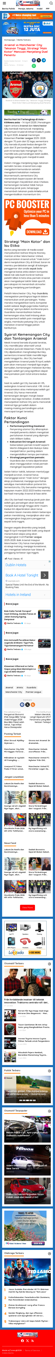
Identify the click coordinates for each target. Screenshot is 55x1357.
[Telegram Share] (44, 60)
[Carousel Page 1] (20, 1100)
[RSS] (33, 704)
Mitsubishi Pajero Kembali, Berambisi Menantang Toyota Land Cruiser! (32, 1053)
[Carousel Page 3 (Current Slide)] (27, 1100)
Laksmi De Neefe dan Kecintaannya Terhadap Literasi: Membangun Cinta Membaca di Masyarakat (14, 784)
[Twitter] (27, 704)
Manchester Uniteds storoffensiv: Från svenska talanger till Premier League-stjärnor (38, 750)
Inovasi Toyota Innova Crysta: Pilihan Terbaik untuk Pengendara (34, 1039)
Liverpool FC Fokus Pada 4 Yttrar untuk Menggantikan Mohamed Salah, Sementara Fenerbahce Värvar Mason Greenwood (15, 767)
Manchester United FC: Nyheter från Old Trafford (39, 759)
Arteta (37, 191)
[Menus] (4, 3)
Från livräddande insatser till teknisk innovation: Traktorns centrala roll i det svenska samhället (26, 1001)
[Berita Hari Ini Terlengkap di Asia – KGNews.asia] (28, 3)
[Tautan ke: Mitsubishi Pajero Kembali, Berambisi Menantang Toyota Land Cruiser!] (10, 1057)
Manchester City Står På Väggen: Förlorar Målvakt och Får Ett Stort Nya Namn (14, 750)
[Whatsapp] (34, 66)
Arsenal (23, 125)
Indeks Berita (8, 1353)
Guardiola (42, 293)
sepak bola (36, 268)
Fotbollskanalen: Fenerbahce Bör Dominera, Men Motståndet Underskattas (29, 1298)
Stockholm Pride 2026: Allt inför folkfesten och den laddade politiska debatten (14, 829)
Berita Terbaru (9, 65)
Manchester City (14, 692)
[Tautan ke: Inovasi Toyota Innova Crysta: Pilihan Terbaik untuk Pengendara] (10, 1043)
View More (27, 907)
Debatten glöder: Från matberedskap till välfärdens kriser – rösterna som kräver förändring (27, 1093)
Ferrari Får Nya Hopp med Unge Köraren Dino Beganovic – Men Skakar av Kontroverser (33, 1012)
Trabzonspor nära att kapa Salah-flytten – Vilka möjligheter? (28, 1322)
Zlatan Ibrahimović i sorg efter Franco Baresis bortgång (26, 1306)
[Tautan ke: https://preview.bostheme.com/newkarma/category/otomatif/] (49, 964)
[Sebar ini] (34, 60)
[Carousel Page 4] (30, 1100)
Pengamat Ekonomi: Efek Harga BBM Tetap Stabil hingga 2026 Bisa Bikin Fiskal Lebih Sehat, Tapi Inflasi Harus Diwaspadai (15, 720)
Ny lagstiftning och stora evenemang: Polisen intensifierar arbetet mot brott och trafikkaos (39, 829)
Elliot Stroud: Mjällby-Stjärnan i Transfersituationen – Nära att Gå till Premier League (14, 741)
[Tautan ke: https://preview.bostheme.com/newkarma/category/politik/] (49, 1071)
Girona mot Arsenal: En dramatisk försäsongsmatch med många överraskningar (39, 741)
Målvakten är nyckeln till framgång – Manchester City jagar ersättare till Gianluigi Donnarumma (14, 759)
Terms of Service (32, 1350)
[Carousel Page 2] (24, 1100)
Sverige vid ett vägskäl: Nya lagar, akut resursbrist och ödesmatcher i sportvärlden (15, 807)
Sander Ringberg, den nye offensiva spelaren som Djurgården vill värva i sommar (25, 1314)
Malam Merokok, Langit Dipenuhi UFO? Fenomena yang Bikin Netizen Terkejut (40, 717)
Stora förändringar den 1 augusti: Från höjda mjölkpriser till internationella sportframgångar (38, 807)
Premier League (24, 138)
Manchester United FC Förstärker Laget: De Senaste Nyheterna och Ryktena (39, 767)
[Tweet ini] (39, 60)
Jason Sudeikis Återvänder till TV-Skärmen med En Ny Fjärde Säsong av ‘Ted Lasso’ (28, 1290)
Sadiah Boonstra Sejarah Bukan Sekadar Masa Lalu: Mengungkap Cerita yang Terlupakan (40, 784)
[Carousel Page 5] (34, 1100)
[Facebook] (22, 704)
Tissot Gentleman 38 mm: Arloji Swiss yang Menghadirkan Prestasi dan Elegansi (34, 1026)
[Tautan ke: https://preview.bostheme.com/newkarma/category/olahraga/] (49, 1253)
